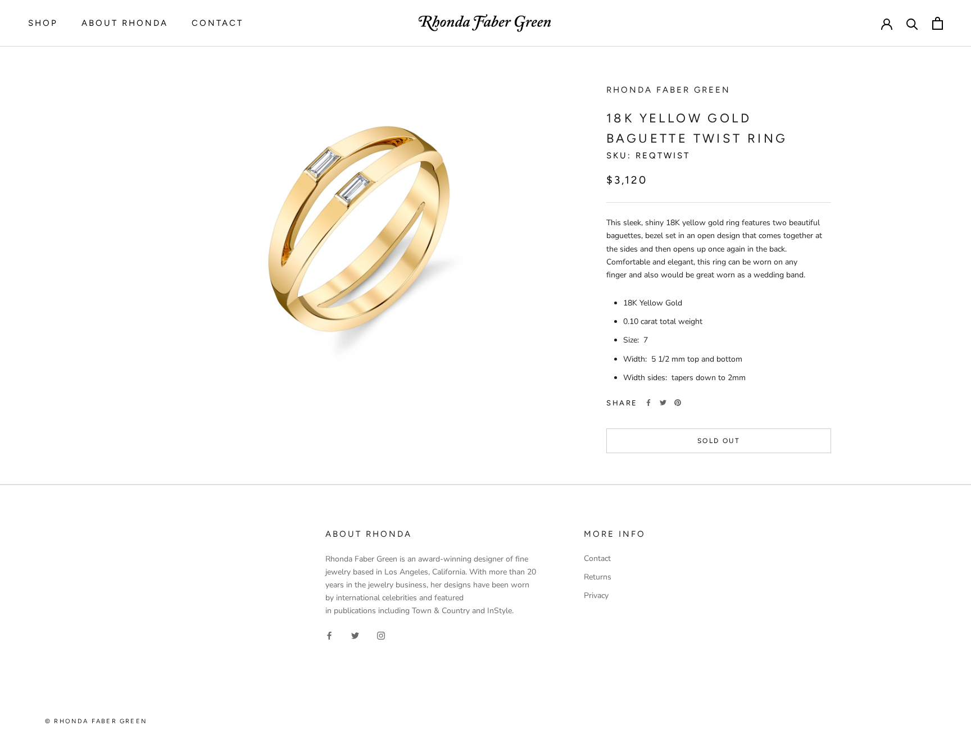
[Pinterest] (677, 402)
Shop (43, 23)
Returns (597, 577)
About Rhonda (124, 23)
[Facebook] (648, 402)
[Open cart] (937, 23)
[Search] (912, 23)
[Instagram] (381, 634)
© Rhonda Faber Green (96, 721)
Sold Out (718, 441)
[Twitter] (663, 402)
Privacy (596, 595)
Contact (217, 23)
